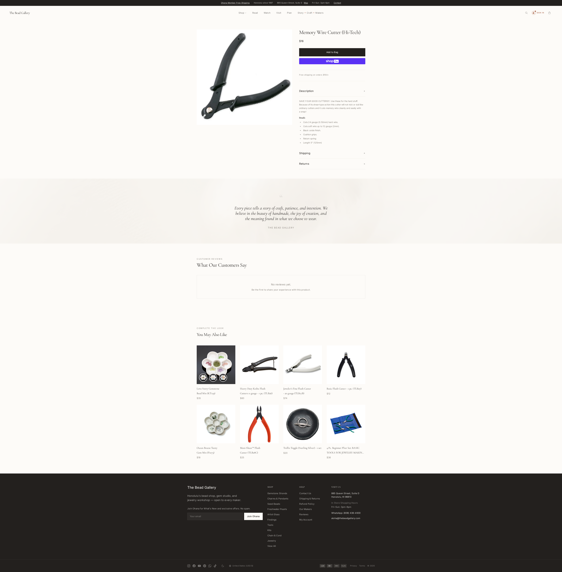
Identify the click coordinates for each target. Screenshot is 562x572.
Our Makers (305, 509)
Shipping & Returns (309, 498)
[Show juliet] (203, 378)
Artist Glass (273, 514)
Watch (267, 12)
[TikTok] (215, 565)
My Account (305, 519)
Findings (272, 519)
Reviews (303, 514)
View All (271, 546)
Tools (270, 525)
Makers (319, 12)
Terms (362, 566)
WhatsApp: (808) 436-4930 (345, 513)
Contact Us (305, 493)
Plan (289, 12)
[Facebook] (194, 565)
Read (255, 12)
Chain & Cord (274, 535)
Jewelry (271, 540)
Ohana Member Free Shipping (235, 3)
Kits (269, 530)
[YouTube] (199, 565)
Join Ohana (253, 516)
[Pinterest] (204, 565)
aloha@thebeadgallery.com (345, 518)
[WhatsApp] (209, 565)
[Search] (526, 13)
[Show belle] (223, 378)
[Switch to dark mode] (222, 565)
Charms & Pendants (277, 498)
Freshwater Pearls (277, 509)
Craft (309, 12)
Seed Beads (273, 503)
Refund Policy (306, 503)
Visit (278, 12)
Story (301, 12)
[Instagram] (188, 565)
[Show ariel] (213, 378)
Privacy (353, 566)
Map (306, 3)
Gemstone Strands (277, 493)
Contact (337, 3)
